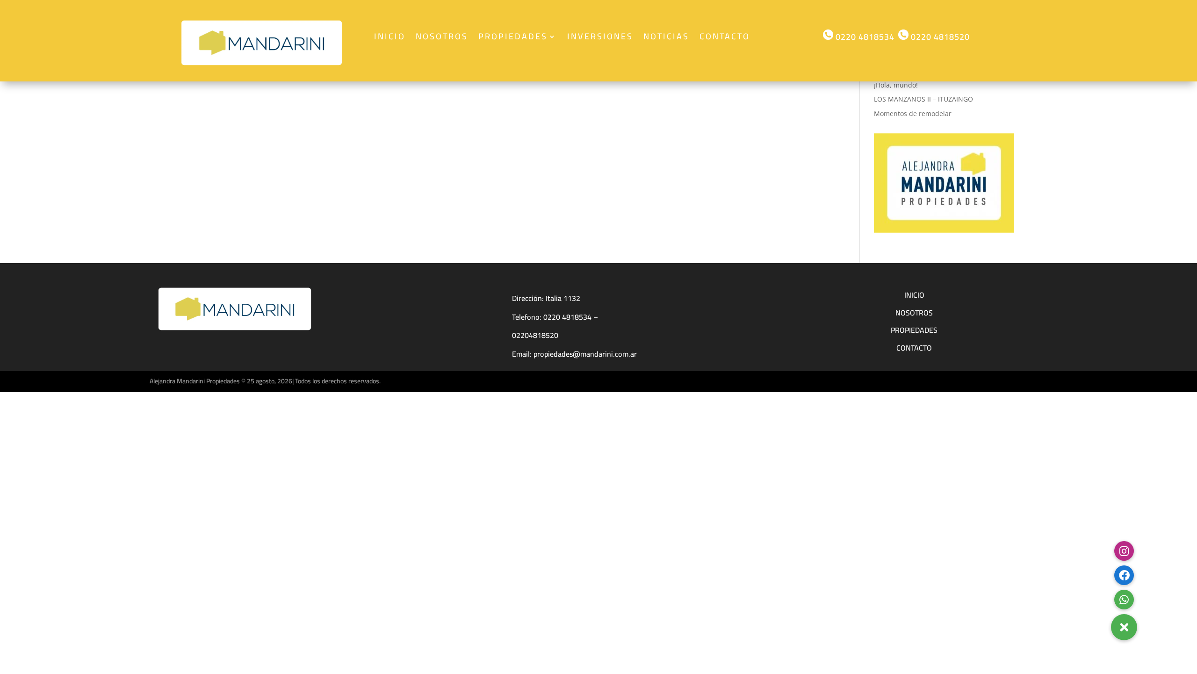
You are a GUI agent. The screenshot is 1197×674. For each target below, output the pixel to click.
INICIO (914, 295)
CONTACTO (914, 348)
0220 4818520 (939, 36)
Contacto (724, 38)
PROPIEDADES (914, 330)
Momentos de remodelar (913, 113)
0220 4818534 (863, 36)
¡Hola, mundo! (896, 85)
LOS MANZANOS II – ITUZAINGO (923, 99)
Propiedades (513, 38)
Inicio (389, 38)
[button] (1124, 627)
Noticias (666, 38)
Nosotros (442, 38)
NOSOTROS (914, 313)
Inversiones (600, 38)
